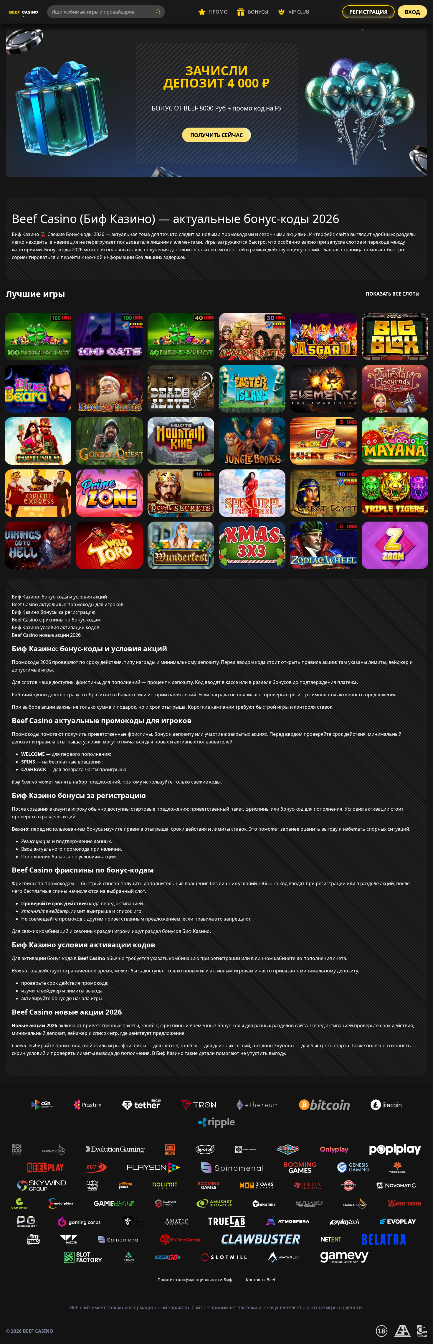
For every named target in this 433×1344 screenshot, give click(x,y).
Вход (412, 11)
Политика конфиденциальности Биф (195, 1279)
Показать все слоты (393, 294)
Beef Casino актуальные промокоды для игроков (67, 604)
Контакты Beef (260, 1279)
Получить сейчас (216, 134)
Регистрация (368, 11)
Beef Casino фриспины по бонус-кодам (56, 619)
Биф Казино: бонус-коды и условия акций (59, 596)
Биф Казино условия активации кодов (55, 627)
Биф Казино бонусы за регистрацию (53, 612)
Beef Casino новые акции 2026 (46, 635)
